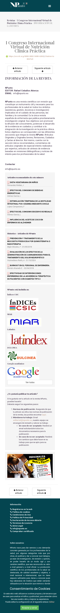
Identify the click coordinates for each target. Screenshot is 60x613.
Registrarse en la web (22, 509)
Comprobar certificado (23, 531)
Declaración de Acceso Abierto (26, 520)
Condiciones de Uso (21, 515)
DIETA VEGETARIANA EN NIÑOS (23, 182)
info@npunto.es (19, 528)
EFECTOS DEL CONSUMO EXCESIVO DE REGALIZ (30, 212)
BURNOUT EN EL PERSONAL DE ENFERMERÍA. (29, 265)
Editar (52, 602)
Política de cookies (21, 512)
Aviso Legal (17, 526)
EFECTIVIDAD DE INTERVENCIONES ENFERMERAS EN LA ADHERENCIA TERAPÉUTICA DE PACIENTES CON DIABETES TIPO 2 (29, 276)
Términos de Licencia (22, 523)
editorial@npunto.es (22, 420)
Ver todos (30, 382)
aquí (44, 415)
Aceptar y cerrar (29, 608)
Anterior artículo (18, 69)
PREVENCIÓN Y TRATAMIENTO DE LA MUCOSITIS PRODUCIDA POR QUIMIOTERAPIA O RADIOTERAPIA (28, 241)
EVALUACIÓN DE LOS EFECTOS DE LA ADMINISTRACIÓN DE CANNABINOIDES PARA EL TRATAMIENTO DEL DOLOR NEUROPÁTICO (28, 255)
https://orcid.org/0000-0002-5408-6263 (26, 56)
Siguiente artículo (43, 68)
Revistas (11, 20)
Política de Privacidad (22, 517)
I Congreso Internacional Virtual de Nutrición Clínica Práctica (29, 22)
